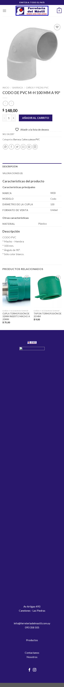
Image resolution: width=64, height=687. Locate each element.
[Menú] (4, 11)
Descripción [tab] (10, 166)
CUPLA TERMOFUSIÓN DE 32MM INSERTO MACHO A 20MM (16, 316)
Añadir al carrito (35, 117)
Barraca (17, 87)
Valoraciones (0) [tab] (12, 173)
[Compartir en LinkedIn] (35, 147)
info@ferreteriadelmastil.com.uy (32, 623)
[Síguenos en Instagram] (34, 670)
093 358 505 (32, 627)
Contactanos (32, 652)
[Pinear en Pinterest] (29, 147)
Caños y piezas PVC (37, 87)
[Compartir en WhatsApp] (5, 147)
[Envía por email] (23, 147)
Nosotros (32, 656)
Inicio (5, 87)
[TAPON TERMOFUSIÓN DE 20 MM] (48, 291)
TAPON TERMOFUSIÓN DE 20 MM (47, 315)
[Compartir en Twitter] (17, 147)
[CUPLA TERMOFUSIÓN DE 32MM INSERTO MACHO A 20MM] (16, 291)
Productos (32, 640)
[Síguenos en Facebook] (29, 670)
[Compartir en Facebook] (11, 147)
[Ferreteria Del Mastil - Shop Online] (32, 10)
